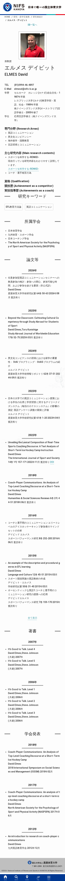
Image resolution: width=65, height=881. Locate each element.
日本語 (38, 877)
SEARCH (16, 877)
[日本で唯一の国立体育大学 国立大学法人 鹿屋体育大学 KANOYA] (32, 7)
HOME (5, 877)
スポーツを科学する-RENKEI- (23, 168)
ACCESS (27, 877)
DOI (52, 462)
